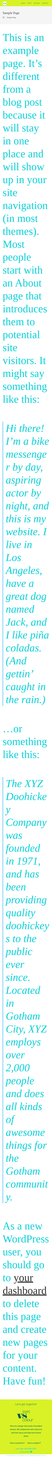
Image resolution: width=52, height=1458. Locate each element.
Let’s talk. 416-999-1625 (26, 1449)
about (23, 3)
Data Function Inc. (41, 1455)
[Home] (3, 17)
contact (45, 3)
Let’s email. (25, 1452)
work (29, 3)
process (37, 3)
